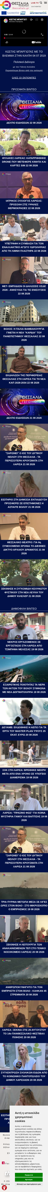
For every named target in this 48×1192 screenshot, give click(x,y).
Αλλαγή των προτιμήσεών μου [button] (29, 1184)
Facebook (10, 1164)
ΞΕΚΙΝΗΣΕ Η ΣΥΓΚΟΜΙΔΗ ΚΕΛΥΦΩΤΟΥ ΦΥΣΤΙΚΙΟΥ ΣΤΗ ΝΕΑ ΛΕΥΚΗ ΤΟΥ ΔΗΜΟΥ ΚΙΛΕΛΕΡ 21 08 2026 (24, 592)
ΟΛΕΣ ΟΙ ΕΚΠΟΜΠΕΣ (24, 77)
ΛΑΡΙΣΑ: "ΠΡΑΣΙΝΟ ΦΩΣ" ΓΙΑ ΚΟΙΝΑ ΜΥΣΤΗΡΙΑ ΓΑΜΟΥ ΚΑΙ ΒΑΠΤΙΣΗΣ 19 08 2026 (24, 816)
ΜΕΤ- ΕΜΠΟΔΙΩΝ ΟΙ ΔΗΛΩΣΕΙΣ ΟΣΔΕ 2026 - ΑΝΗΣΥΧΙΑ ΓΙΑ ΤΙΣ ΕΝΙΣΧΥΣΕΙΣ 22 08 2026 (24, 290)
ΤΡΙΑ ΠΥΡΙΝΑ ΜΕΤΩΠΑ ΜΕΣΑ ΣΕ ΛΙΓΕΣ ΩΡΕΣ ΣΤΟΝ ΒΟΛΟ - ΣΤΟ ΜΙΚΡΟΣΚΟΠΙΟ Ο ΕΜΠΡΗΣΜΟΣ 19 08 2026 (24, 905)
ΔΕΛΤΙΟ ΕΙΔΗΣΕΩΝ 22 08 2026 (24, 122)
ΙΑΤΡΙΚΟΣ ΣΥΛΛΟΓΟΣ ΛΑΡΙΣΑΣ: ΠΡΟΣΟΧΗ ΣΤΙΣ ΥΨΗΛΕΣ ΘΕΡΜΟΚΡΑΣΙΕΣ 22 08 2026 (24, 204)
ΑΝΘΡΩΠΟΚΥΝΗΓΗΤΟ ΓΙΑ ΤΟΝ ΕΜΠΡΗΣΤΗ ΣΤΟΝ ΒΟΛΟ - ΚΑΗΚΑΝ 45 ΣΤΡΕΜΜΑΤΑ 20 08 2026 (24, 991)
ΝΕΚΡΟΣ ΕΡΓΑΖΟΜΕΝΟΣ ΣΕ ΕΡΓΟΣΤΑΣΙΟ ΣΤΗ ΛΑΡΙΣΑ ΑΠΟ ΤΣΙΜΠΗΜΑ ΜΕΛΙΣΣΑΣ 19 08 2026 (24, 646)
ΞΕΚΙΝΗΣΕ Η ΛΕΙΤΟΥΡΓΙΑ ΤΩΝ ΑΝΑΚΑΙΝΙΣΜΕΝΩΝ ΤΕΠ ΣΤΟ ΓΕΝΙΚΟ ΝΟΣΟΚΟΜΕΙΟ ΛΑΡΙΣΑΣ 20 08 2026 (24, 948)
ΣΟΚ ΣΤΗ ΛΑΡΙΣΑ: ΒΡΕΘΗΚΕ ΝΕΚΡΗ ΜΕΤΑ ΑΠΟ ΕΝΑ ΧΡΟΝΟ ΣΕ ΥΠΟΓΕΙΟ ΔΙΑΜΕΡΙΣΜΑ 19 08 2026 (24, 774)
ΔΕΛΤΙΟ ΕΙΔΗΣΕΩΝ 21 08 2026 (24, 417)
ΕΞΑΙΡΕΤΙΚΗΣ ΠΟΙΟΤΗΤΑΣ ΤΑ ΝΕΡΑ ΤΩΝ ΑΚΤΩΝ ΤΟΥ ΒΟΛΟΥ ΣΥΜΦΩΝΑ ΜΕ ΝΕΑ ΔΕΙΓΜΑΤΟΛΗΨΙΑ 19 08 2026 (24, 688)
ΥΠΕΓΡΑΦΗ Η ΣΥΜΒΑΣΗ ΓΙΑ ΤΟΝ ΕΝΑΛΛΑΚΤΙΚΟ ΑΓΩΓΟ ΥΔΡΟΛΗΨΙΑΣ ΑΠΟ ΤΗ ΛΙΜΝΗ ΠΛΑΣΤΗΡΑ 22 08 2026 (24, 247)
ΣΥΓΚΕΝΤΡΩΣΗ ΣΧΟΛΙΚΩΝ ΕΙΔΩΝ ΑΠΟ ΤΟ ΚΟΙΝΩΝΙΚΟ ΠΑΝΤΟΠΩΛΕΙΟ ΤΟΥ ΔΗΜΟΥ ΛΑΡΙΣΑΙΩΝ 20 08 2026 (24, 1076)
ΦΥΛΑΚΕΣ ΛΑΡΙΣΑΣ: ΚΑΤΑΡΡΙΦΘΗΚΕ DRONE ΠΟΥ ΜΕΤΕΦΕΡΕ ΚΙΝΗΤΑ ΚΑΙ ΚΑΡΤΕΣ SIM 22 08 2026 (24, 162)
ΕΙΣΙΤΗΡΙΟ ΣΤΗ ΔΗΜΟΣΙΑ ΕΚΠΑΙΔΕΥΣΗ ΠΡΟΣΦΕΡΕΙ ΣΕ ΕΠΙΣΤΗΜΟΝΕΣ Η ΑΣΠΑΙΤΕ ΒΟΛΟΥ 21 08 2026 (24, 503)
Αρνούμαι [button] (29, 1179)
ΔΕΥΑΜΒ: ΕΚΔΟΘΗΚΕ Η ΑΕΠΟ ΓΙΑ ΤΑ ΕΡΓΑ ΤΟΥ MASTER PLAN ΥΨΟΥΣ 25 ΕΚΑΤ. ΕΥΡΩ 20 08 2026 (24, 731)
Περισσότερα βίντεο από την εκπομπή (24, 70)
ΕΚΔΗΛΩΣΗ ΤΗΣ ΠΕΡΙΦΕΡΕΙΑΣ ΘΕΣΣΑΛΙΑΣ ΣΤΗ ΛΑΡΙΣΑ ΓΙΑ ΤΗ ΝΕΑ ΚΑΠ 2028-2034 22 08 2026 (24, 379)
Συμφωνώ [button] (29, 1175)
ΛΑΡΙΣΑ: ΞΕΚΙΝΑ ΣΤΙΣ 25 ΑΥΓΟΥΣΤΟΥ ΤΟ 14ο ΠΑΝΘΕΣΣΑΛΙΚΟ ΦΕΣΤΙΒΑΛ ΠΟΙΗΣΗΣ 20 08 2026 (24, 1033)
